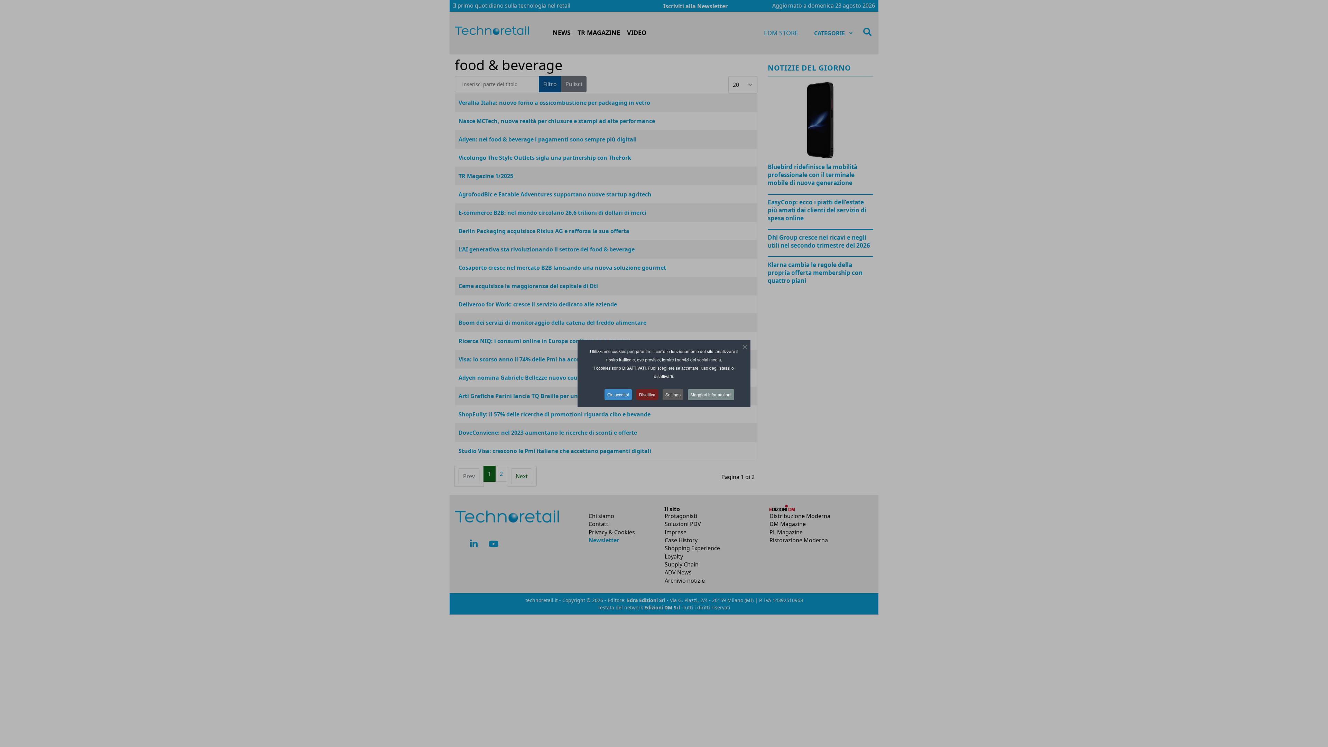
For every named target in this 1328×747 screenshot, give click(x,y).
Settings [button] (673, 394)
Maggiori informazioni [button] (711, 394)
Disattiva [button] (647, 394)
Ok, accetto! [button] (618, 394)
